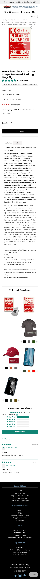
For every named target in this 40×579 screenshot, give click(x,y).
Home (4, 20)
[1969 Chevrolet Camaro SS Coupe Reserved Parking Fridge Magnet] (11, 317)
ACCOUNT (16, 12)
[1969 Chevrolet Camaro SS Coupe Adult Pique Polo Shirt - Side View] (29, 338)
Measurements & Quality (20, 515)
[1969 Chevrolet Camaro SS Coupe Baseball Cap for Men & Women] (11, 364)
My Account (20, 547)
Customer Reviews (19, 530)
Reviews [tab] (17, 143)
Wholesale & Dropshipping (20, 500)
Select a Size (6, 90)
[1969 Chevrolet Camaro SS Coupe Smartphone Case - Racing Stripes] (29, 367)
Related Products (20, 290)
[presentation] (36, 341)
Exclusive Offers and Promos (20, 550)
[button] (9, 80)
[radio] (12, 95)
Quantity (5, 123)
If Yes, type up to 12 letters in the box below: (18, 110)
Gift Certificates (20, 533)
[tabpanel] (20, 212)
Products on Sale (20, 535)
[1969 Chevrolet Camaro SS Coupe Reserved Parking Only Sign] (29, 313)
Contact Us (20, 510)
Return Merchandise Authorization (20, 537)
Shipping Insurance (20, 518)
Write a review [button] (20, 432)
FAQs (20, 513)
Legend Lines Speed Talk (20, 496)
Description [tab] (8, 143)
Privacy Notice (20, 520)
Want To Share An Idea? (20, 498)
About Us (20, 491)
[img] (6, 445)
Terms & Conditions (20, 555)
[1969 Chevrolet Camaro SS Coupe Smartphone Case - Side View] (11, 396)
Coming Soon (20, 493)
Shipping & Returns (20, 552)
